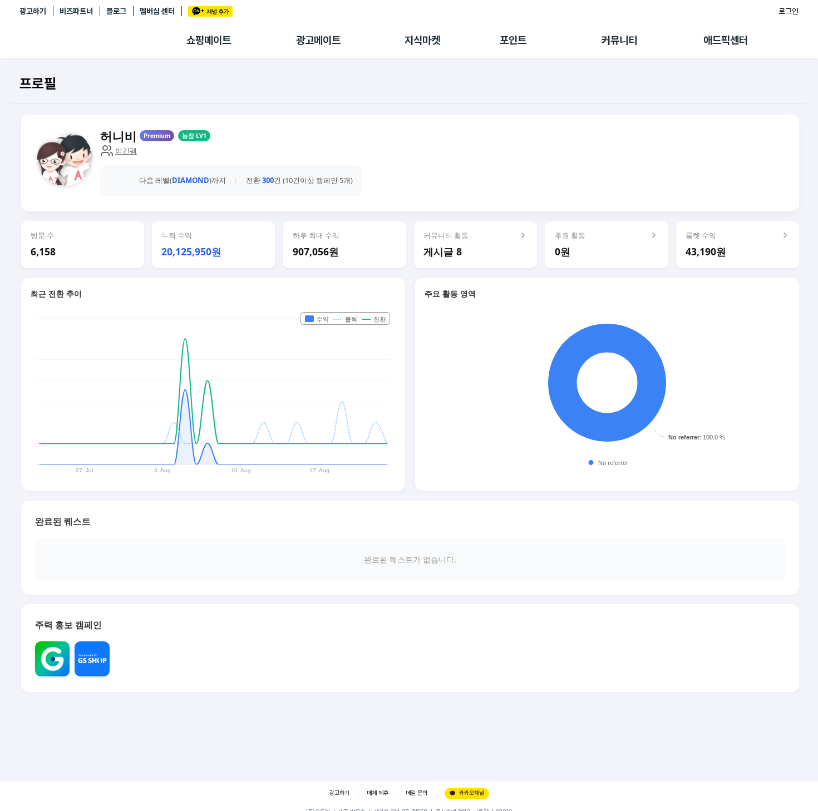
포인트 (513, 40)
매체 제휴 (377, 793)
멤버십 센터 (157, 11)
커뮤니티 (619, 40)
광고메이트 (318, 40)
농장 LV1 (194, 136)
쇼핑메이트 (208, 40)
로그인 (788, 11)
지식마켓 (422, 40)
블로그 (116, 11)
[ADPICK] (102, 40)
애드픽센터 (725, 40)
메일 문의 (416, 793)
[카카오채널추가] (210, 11)
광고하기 (32, 11)
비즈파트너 (76, 11)
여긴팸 (126, 151)
